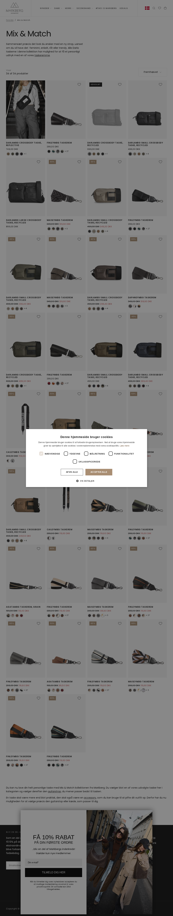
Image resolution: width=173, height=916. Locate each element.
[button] (86, 481)
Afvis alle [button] (72, 472)
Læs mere (124, 445)
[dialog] (86, 458)
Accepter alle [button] (99, 472)
